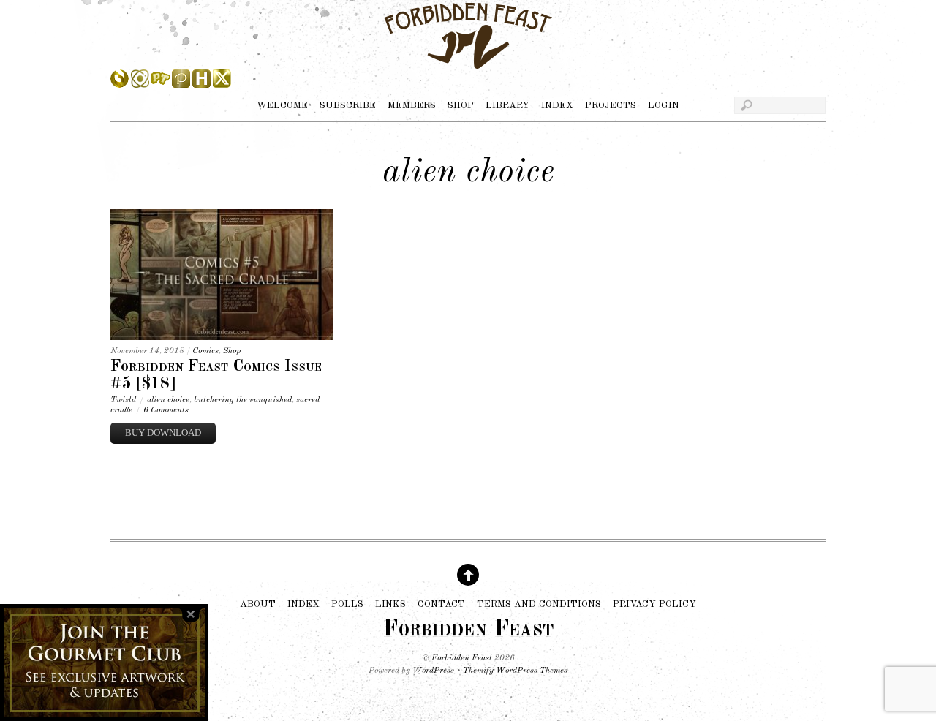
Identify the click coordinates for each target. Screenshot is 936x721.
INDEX (557, 105)
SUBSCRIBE (348, 105)
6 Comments (166, 410)
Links (390, 603)
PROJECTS (610, 105)
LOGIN (663, 105)
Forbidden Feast (461, 658)
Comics (205, 351)
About (258, 603)
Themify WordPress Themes (515, 670)
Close (191, 615)
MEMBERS (412, 105)
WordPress (433, 670)
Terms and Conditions (539, 603)
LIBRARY (507, 105)
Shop (232, 351)
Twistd (123, 400)
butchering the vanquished (243, 400)
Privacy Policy (654, 603)
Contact (441, 603)
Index (303, 603)
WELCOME (282, 105)
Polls (347, 603)
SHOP (461, 105)
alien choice (168, 400)
